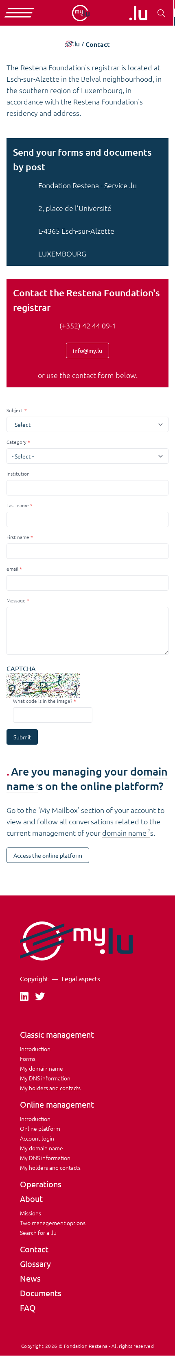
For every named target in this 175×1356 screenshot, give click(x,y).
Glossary (35, 1263)
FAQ (28, 1307)
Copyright (34, 978)
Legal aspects (80, 978)
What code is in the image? (42, 701)
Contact (34, 1249)
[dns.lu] (138, 13)
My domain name (41, 1068)
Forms (27, 1058)
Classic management (57, 1034)
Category (16, 442)
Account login (37, 1138)
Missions (30, 1213)
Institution (18, 473)
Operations (40, 1184)
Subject (15, 410)
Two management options (52, 1223)
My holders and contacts (50, 1088)
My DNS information (45, 1078)
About (31, 1198)
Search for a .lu (38, 1232)
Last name (18, 505)
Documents (40, 1293)
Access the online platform (47, 855)
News (30, 1278)
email (12, 568)
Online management (57, 1104)
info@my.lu (87, 350)
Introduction (35, 1049)
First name (18, 537)
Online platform (40, 1128)
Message (16, 600)
